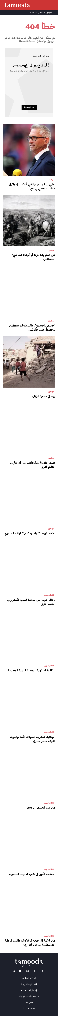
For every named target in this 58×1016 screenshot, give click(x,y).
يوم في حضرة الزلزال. (43, 396)
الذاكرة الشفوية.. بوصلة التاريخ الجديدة (31, 670)
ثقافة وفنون (49, 595)
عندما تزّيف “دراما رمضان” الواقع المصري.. (29, 533)
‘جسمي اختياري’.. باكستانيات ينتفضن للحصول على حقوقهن (32, 327)
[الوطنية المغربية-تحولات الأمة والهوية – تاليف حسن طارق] (29, 702)
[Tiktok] (14, 972)
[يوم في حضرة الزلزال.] (29, 362)
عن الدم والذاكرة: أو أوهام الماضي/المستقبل (33, 257)
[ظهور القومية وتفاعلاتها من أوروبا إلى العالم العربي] (29, 428)
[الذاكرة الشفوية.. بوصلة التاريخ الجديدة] (29, 636)
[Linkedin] (35, 972)
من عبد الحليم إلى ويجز (41, 807)
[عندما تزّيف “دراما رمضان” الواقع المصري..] (29, 499)
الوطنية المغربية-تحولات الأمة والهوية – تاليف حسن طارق (31, 739)
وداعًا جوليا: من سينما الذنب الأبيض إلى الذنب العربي (31, 602)
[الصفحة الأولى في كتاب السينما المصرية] (29, 839)
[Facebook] (42, 972)
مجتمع (51, 250)
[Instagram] (27, 972)
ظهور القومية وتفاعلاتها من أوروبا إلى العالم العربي (32, 464)
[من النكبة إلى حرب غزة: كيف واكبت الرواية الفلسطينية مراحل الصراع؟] (29, 906)
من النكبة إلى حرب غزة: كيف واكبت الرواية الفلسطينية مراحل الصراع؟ (30, 942)
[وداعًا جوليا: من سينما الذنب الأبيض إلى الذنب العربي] (29, 565)
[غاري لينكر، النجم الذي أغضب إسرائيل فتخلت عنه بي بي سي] (29, 150)
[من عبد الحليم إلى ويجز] (29, 773)
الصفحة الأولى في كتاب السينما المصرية (32, 874)
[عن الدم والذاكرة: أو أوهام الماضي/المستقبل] (29, 220)
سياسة (51, 180)
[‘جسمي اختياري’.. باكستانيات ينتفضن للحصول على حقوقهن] (29, 291)
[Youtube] (20, 972)
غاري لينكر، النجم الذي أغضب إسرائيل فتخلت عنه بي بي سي (32, 186)
